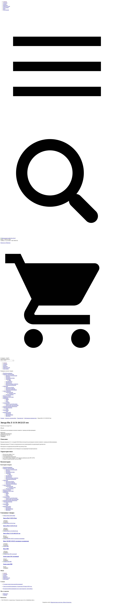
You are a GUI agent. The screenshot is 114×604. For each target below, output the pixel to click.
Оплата (4, 4)
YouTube (5, 595)
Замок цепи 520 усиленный (11, 556)
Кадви (7, 401)
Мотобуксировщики (7, 373)
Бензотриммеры (9, 414)
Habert (7, 399)
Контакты (5, 5)
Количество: (3, 435)
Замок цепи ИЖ (7, 564)
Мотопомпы (6, 410)
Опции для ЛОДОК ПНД (11, 404)
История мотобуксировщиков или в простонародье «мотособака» (18, 588)
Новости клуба (6, 6)
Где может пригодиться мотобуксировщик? (13, 584)
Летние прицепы (9, 394)
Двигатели (5, 386)
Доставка (5, 2)
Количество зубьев (7, 454)
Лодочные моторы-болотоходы (10, 406)
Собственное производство (30, 418)
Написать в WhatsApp (5, 242)
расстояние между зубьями (9, 457)
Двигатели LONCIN (10, 388)
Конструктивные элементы (12, 383)
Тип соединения (7, 456)
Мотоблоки (5, 398)
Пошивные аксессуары (8, 397)
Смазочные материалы (11, 385)
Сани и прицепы (7, 391)
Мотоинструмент (7, 412)
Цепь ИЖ (6, 548)
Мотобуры (8, 415)
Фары (9, 380)
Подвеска (8, 376)
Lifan (7, 408)
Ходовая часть (9, 381)
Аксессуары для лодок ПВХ (12, 405)
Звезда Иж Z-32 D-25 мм (10, 525)
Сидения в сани (12, 393)
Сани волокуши (9, 392)
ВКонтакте (5, 593)
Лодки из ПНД (6, 402)
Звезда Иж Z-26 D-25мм (10, 518)
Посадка (5, 455)
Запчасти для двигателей (11, 375)
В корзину (3, 436)
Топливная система (10, 378)
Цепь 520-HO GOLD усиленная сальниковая (16, 541)
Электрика (8, 379)
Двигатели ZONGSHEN (11, 389)
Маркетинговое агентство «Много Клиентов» (61, 602)
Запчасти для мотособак (8, 374)
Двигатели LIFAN (10, 387)
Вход (4, 8)
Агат (7, 400)
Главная (5, 1)
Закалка (5, 459)
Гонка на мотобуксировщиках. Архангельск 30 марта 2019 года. (17, 586)
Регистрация (6, 9)
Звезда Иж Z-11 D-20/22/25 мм (11, 533)
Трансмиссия (9, 382)
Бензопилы (8, 413)
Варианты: (3, 432)
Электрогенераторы (7, 407)
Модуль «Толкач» (7, 395)
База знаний (6, 7)
